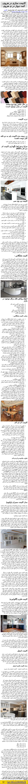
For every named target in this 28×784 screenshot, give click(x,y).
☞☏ (14, 782)
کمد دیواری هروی (16, 11)
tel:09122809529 (16, 782)
